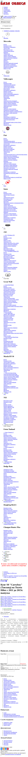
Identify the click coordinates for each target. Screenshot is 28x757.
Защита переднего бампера (10, 57)
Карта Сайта (7, 725)
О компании (7, 9)
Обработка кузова (8, 469)
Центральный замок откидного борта (13, 306)
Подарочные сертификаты (10, 732)
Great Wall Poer (8, 313)
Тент (5, 121)
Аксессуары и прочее (9, 87)
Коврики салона (8, 414)
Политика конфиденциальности (12, 715)
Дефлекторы (7, 53)
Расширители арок (8, 219)
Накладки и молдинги (9, 168)
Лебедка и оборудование (10, 109)
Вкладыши (6, 96)
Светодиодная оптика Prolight (11, 375)
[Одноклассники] (3, 749)
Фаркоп (5, 239)
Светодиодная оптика (9, 119)
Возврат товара (7, 723)
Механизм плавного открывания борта (13, 203)
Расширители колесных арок (11, 173)
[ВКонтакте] (1, 749)
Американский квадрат (10, 84)
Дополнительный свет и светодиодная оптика (15, 154)
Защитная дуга (7, 59)
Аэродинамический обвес (10, 472)
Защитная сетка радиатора (10, 101)
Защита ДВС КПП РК (9, 314)
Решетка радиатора (8, 67)
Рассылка (6, 744)
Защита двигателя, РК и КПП (11, 243)
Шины (5, 389)
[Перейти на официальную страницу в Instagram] (4, 581)
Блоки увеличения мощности (11, 94)
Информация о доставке (10, 714)
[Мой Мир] (6, 749)
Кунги (5, 44)
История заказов (8, 742)
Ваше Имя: (3, 654)
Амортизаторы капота (9, 141)
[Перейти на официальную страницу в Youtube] (6, 581)
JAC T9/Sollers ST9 (10, 235)
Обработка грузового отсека (11, 110)
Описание (6, 616)
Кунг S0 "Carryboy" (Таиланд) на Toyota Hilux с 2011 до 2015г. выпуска (15, 576)
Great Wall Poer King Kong (11, 337)
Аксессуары (7, 48)
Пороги (5, 60)
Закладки (6, 743)
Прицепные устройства (10, 64)
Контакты (6, 13)
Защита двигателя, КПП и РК (11, 102)
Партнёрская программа (10, 733)
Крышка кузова (7, 45)
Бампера (6, 321)
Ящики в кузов (7, 125)
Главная (6, 7)
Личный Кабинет (8, 740)
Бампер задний (7, 91)
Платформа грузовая (9, 418)
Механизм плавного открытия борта (13, 111)
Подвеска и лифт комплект (10, 113)
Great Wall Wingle (9, 285)
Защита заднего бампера (10, 56)
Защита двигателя (8, 55)
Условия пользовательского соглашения (14, 716)
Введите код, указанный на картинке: (10, 669)
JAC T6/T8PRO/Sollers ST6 (12, 251)
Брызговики (7, 88)
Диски (5, 99)
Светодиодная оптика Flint (10, 374)
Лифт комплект (7, 383)
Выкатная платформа (9, 95)
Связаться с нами (8, 722)
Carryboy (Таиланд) (17, 609)
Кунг (5, 403)
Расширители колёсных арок (11, 118)
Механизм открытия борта (10, 66)
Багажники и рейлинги (9, 47)
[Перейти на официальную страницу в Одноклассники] (3, 581)
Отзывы (6, 12)
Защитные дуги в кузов (10, 209)
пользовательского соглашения (13, 754)
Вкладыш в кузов (8, 49)
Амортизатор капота (9, 51)
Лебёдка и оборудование (10, 260)
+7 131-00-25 (7, 16)
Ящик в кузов (7, 68)
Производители (8, 731)
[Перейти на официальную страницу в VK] (2, 581)
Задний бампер (7, 200)
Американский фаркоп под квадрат (13, 142)
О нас (5, 712)
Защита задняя (7, 410)
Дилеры (6, 8)
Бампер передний (8, 92)
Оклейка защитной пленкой (11, 63)
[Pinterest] (8, 749)
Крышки (6, 139)
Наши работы (7, 11)
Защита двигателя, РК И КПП (11, 157)
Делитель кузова (8, 317)
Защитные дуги (7, 106)
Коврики (6, 52)
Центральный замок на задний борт (13, 177)
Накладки (6, 62)
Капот (5, 473)
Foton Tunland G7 (9, 432)
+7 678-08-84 (6, 17)
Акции (5, 735)
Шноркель (6, 123)
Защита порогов (8, 408)
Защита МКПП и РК (9, 407)
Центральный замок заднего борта (12, 122)
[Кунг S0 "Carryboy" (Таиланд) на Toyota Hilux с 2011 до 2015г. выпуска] (14, 598)
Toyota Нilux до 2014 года (10, 573)
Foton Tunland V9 (9, 447)
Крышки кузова (8, 238)
